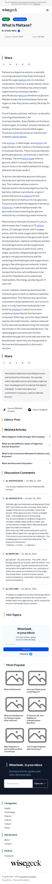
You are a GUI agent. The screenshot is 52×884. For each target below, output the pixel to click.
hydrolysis (7, 207)
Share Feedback (40, 409)
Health (7, 808)
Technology (9, 812)
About (7, 840)
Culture (7, 824)
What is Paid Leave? (12, 689)
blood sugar (28, 158)
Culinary (7, 820)
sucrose (11, 143)
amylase (16, 309)
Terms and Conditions (21, 880)
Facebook (9, 856)
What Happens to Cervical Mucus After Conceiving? (13, 749)
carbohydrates (18, 136)
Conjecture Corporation (27, 877)
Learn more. (37, 4)
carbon (40, 225)
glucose (23, 95)
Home (7, 827)
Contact (8, 843)
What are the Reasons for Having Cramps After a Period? (13, 717)
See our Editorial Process (14, 409)
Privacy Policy (7, 880)
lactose (39, 143)
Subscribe (26, 649)
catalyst (28, 195)
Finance (7, 816)
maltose (22, 79)
